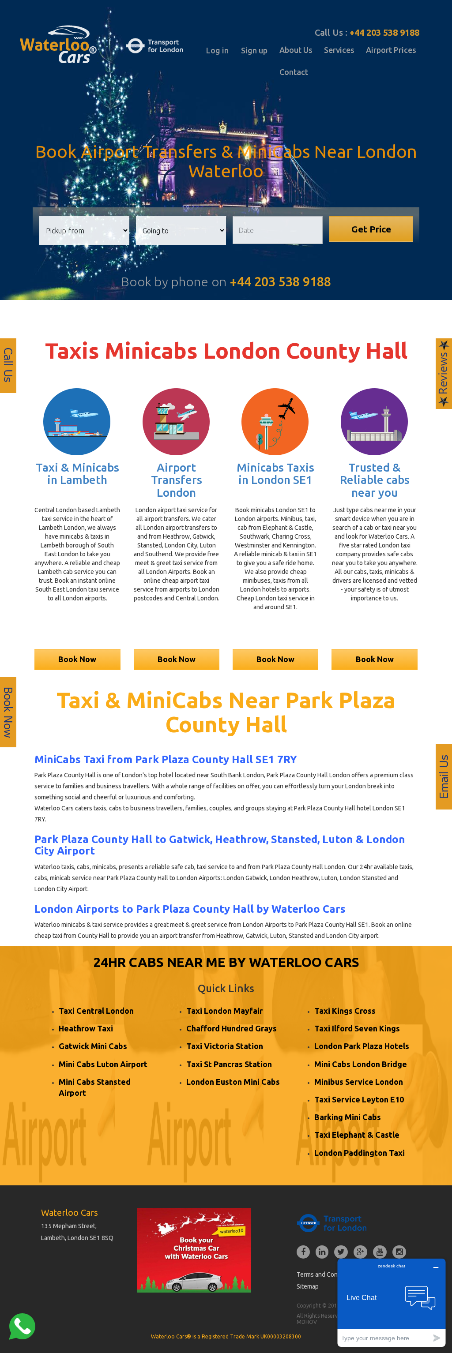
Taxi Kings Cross (345, 1010)
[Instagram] (399, 1252)
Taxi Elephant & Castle (356, 1134)
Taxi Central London (96, 1010)
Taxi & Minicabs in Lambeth (77, 474)
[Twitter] (341, 1252)
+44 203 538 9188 (384, 32)
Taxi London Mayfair (224, 1010)
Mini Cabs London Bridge (360, 1064)
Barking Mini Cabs (347, 1117)
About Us (296, 49)
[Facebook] (303, 1252)
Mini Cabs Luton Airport (103, 1064)
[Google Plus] (360, 1252)
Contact (293, 71)
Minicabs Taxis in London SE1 (275, 474)
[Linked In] (322, 1252)
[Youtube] (380, 1252)
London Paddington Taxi (359, 1152)
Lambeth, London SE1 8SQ (77, 1237)
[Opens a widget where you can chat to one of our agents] (391, 1302)
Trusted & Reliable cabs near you (375, 480)
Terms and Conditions (326, 1274)
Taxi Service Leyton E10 (359, 1099)
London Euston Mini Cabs (233, 1081)
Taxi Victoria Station (224, 1046)
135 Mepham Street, (69, 1225)
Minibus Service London (358, 1081)
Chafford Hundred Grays (231, 1028)
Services (339, 49)
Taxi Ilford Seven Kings (357, 1028)
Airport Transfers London (176, 480)
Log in (217, 50)
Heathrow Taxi (86, 1028)
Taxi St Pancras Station (229, 1064)
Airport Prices (391, 49)
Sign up (254, 50)
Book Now (77, 659)
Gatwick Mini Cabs (93, 1046)
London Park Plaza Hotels (361, 1046)
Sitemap (308, 1286)
